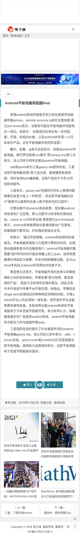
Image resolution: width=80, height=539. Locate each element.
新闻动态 (16, 35)
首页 (5, 35)
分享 (53, 384)
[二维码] (75, 526)
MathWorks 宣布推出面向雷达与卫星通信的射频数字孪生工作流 (58, 496)
